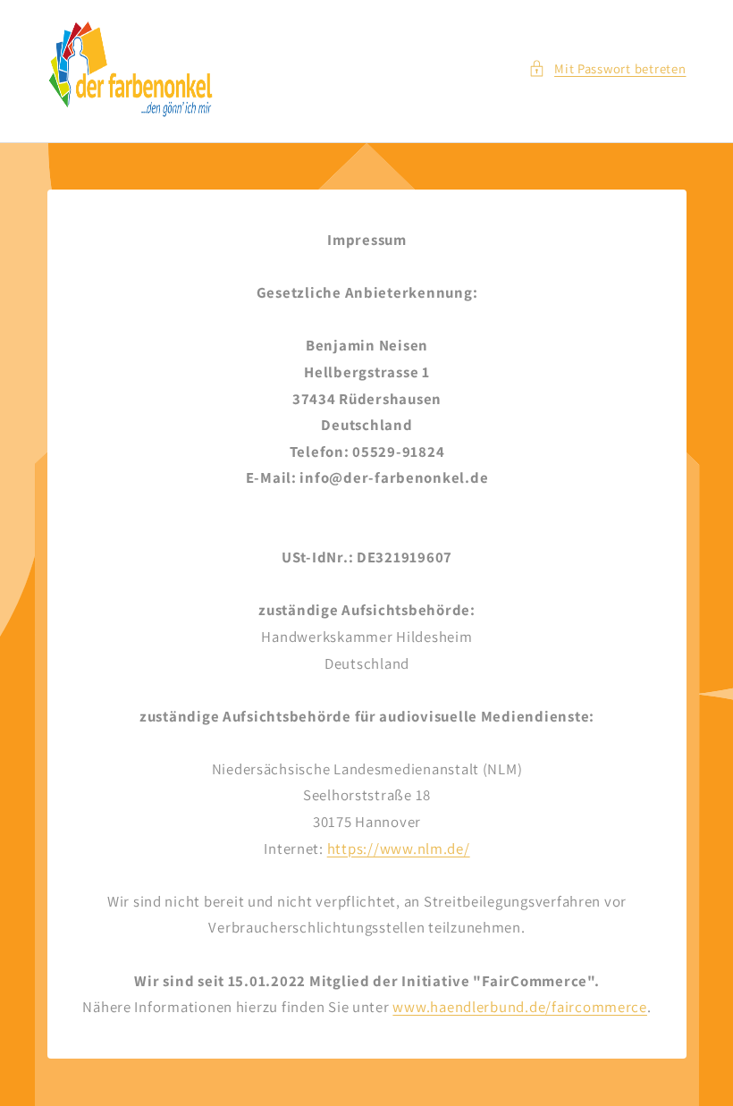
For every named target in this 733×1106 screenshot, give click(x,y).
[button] (607, 68)
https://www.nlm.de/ (397, 848)
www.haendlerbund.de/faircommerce (519, 1007)
